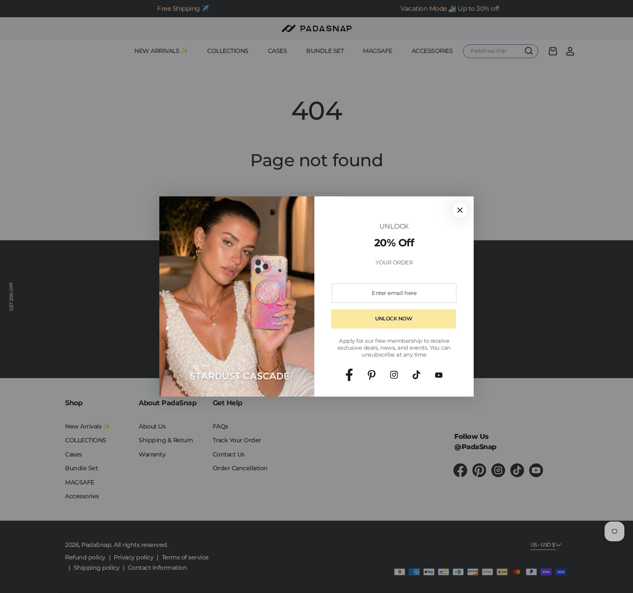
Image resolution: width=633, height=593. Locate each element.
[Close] (459, 210)
